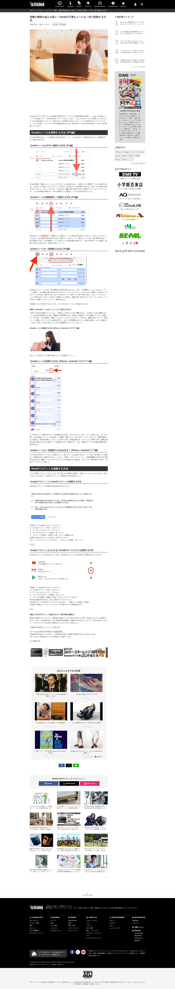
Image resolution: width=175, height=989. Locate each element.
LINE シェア (76, 765)
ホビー (112, 925)
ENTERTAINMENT (118, 917)
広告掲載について (134, 953)
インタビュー (54, 928)
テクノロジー (39, 10)
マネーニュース (73, 930)
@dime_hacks (91, 783)
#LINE (118, 156)
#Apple (124, 156)
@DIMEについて (93, 951)
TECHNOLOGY (37, 917)
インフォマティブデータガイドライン (118, 951)
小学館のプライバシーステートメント (117, 953)
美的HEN (137, 940)
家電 (31, 925)
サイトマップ (103, 951)
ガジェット (33, 928)
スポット (112, 920)
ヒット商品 (53, 925)
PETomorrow (138, 938)
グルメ (88, 923)
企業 (51, 923)
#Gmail (55, 24)
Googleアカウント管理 (41, 528)
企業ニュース (139, 927)
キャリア (53, 920)
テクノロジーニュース (36, 933)
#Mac (131, 156)
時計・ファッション (92, 930)
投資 (69, 923)
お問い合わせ (134, 951)
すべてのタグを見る (137, 163)
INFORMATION (139, 917)
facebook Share (62, 765)
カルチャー (113, 923)
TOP (31, 10)
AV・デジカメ (34, 920)
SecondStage (138, 933)
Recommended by (90, 756)
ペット (88, 935)
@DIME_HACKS (70, 783)
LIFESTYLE (93, 917)
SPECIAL (137, 930)
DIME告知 (135, 920)
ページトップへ (87, 895)
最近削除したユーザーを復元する (48, 627)
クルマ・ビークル (91, 920)
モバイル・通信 (51, 10)
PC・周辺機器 (34, 930)
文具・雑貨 (89, 928)
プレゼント (135, 923)
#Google (63, 24)
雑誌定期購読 (101, 953)
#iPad (118, 159)
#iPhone (118, 152)
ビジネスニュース (55, 930)
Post (69, 765)
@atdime (49, 783)
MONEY (73, 917)
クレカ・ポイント (73, 928)
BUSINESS (56, 917)
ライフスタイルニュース (93, 938)
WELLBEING (138, 935)
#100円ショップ (127, 159)
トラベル (89, 925)
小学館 (94, 953)
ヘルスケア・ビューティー (94, 933)
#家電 (137, 156)
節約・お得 (71, 925)
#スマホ (134, 152)
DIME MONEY (72, 920)
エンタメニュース (115, 928)
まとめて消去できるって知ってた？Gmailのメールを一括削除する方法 (62, 304)
